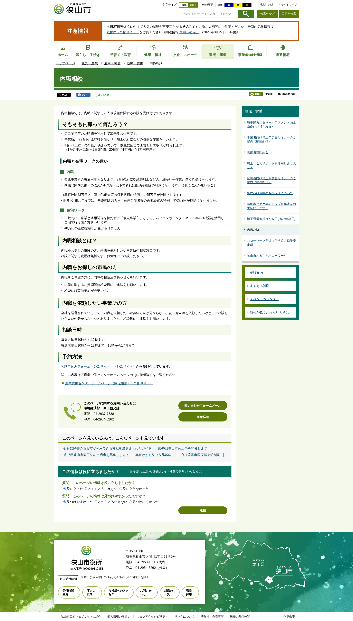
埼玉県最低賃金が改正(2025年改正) (271, 219)
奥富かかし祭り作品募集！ (155, 455)
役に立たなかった (136, 489)
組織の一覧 (168, 592)
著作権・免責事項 (212, 616)
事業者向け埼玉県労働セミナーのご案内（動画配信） (271, 139)
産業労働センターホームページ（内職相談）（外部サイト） (109, 383)
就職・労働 (135, 63)
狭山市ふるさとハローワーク (267, 255)
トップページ (65, 63)
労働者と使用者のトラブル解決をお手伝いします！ (271, 206)
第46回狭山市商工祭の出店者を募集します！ (96, 455)
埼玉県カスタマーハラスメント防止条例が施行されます (271, 124)
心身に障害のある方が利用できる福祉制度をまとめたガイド (107, 448)
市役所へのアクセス (118, 592)
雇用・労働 (112, 63)
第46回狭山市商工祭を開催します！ (184, 448)
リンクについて (184, 616)
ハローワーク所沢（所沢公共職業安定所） (271, 242)
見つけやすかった (80, 502)
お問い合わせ (146, 592)
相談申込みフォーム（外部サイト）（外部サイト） (98, 366)
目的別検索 (289, 13)
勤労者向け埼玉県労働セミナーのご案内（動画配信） (271, 180)
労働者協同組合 (257, 152)
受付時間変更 (68, 592)
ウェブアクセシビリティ (152, 616)
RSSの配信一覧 (240, 616)
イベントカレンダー (264, 299)
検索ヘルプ (267, 13)
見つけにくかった (145, 502)
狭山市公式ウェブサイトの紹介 (81, 616)
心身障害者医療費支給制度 (200, 455)
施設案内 (256, 272)
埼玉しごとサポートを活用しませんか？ (271, 165)
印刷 (257, 94)
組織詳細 (203, 417)
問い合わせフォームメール (202, 405)
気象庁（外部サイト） (123, 32)
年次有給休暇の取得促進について (270, 193)
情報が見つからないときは (269, 312)
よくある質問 (259, 286)
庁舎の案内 (91, 592)
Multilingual (266, 4)
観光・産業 (90, 63)
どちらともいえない (102, 489)
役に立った (75, 489)
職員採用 (189, 592)
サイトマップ (289, 4)
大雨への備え (189, 32)
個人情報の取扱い (118, 616)
